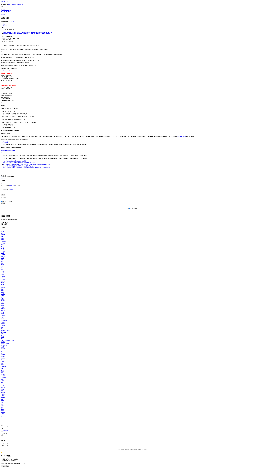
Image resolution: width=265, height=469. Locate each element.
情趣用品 (3, 387)
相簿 (4, 24)
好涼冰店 (3, 243)
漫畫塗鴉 (11, 189)
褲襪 (2, 372)
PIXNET (122, 449)
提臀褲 (2, 413)
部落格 (5, 25)
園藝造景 (3, 323)
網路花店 (3, 353)
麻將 (2, 379)
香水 (2, 404)
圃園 (2, 407)
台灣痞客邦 (6, 10)
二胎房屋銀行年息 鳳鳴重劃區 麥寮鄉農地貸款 (14, 161)
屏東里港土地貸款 (181, 136)
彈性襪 (2, 371)
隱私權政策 (140, 449)
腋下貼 (2, 248)
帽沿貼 (2, 233)
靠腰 (2, 333)
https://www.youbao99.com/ (7, 70)
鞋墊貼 (2, 253)
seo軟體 (2, 347)
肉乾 (2, 268)
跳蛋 (2, 390)
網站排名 (3, 348)
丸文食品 (3, 254)
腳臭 (2, 236)
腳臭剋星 (3, 234)
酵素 (2, 317)
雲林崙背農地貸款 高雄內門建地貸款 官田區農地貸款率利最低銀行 (27, 33)
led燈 (2, 368)
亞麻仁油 (3, 310)
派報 (2, 359)
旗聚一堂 (3, 256)
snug (2, 285)
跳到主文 (3, 14)
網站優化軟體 (4, 345)
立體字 (2, 361)
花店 (2, 351)
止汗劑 (2, 249)
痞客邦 (10, 185)
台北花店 (3, 358)
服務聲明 (145, 449)
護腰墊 (2, 337)
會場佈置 (3, 356)
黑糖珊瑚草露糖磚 (5, 343)
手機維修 (3, 394)
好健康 (2, 307)
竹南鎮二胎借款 (4, 142)
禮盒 (2, 263)
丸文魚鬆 (3, 376)
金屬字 (2, 364)
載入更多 (3, 194)
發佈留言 (3, 203)
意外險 (2, 318)
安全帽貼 (3, 244)
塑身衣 (2, 409)
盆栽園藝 (3, 325)
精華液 (2, 400)
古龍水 (2, 405)
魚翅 (2, 277)
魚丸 (2, 269)
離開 (8, 466)
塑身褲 (2, 410)
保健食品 (3, 308)
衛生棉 (2, 395)
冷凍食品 (3, 276)
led (1, 369)
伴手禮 (2, 264)
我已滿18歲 (3, 466)
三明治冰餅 (3, 241)
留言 (14, 185)
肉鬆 (2, 261)
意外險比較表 (4, 320)
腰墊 (2, 335)
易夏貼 (2, 246)
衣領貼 (2, 231)
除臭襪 (2, 238)
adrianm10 (3, 178)
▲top (2, 192)
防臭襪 (2, 239)
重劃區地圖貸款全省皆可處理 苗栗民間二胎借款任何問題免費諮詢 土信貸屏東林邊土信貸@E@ (26, 167)
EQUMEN (3, 412)
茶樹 (2, 402)
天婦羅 (2, 271)
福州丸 (2, 274)
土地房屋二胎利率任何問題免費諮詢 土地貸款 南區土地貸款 (18, 166)
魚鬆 (2, 259)
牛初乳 (2, 313)
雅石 (2, 327)
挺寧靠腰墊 (3, 332)
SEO (2, 350)
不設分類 (12, 21)
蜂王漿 (2, 312)
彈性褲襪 (3, 374)
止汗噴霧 (3, 251)
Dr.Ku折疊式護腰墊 (5, 330)
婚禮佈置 (3, 354)
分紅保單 (3, 322)
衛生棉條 (3, 397)
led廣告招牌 (3, 366)
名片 (4, 27)
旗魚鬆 (2, 258)
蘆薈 (2, 399)
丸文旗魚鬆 (3, 377)
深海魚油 (3, 315)
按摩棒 (2, 389)
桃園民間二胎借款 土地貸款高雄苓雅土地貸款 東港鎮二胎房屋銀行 (19, 162)
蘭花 (2, 328)
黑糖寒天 (3, 342)
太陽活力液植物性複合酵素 (7, 340)
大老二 (2, 380)
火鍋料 (2, 272)
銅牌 (2, 363)
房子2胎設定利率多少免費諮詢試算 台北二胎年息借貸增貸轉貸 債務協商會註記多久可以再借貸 (26, 164)
